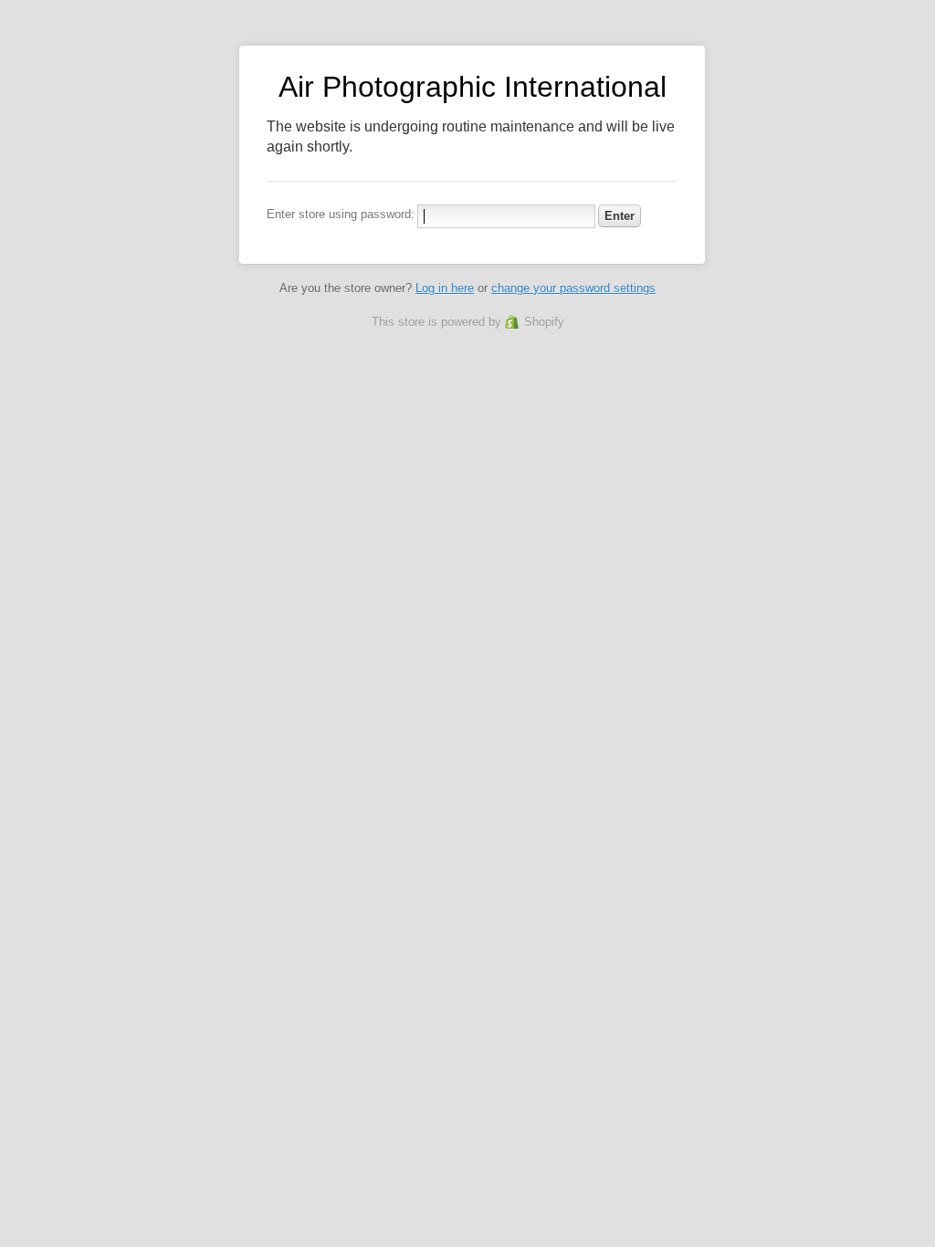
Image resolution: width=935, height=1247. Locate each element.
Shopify (544, 322)
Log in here (444, 288)
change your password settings (573, 288)
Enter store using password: (341, 214)
